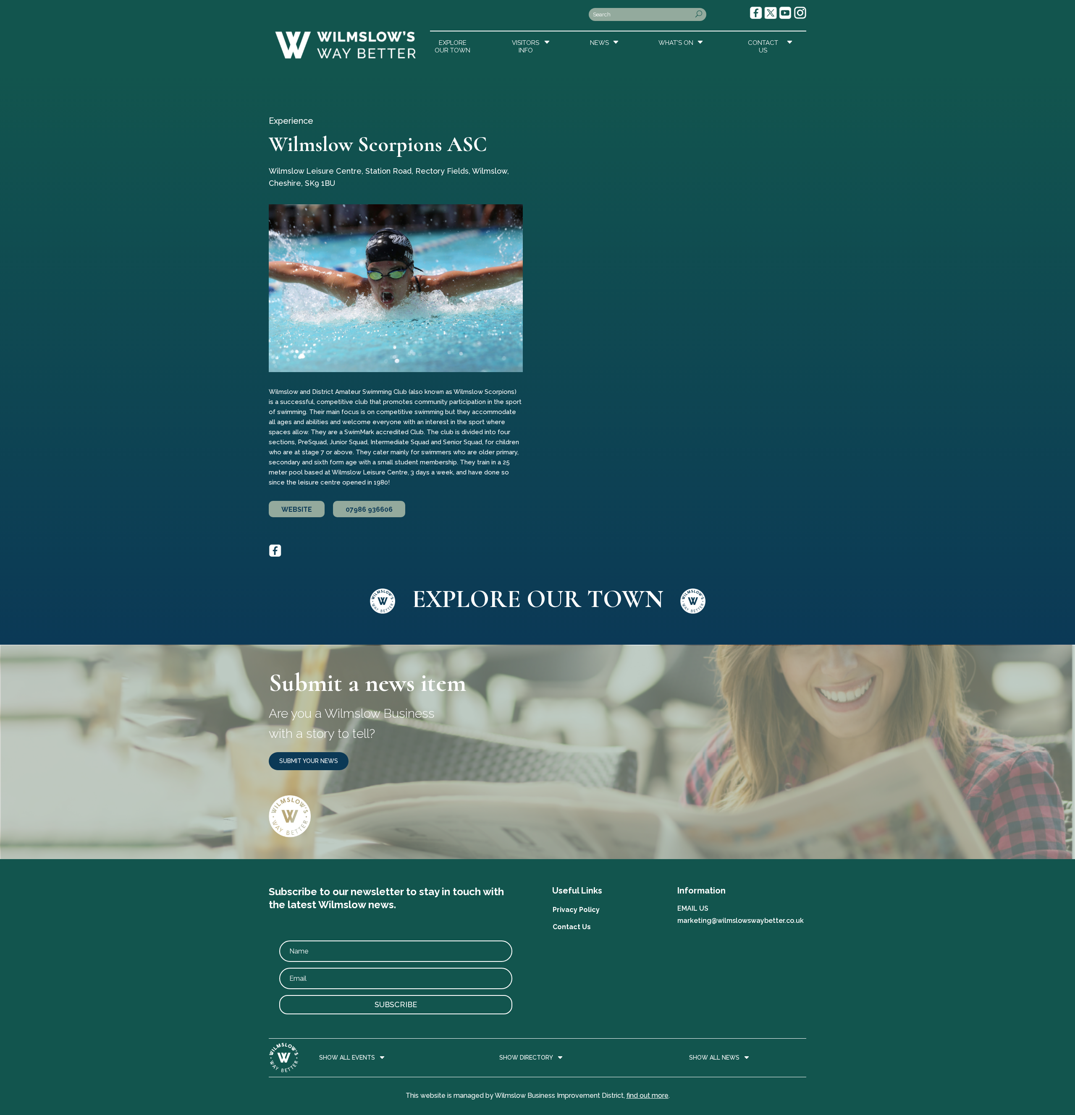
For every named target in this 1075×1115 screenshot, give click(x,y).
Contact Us (572, 927)
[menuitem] (453, 44)
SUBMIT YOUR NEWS (308, 761)
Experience (291, 121)
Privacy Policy (576, 910)
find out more (648, 1095)
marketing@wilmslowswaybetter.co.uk (740, 921)
